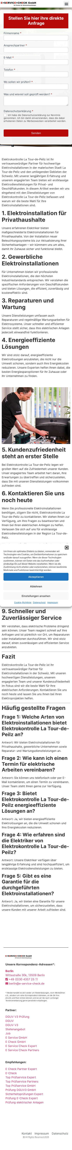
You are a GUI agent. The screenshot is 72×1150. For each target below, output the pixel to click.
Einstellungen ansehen (36, 595)
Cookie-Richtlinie (22, 602)
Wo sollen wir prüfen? (18, 82)
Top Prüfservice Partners (21, 1081)
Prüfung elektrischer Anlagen (24, 1102)
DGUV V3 (11, 1025)
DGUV (9, 1021)
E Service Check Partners (22, 1050)
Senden (36, 133)
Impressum (52, 602)
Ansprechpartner (15, 45)
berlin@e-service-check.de (26, 983)
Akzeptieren (36, 576)
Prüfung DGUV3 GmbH (20, 1090)
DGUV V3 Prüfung (17, 1016)
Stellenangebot (15, 1029)
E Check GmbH (15, 1041)
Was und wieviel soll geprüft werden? (28, 94)
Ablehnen (36, 586)
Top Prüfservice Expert (20, 1077)
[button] (67, 547)
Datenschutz (39, 602)
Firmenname (12, 33)
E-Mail (9, 57)
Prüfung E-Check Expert (21, 1098)
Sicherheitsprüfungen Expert (24, 1094)
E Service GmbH (16, 1037)
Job (7, 1033)
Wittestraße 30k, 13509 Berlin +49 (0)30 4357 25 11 (25, 975)
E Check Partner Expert (21, 1069)
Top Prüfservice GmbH (20, 1085)
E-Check (11, 1073)
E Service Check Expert (22, 1046)
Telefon (9, 69)
